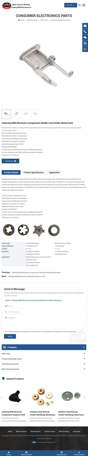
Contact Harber (49, 431)
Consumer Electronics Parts (60, 20)
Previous (1, 397)
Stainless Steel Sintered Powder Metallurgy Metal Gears (71, 413)
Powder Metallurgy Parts (12, 359)
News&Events (35, 431)
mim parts (63, 435)
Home (22, 20)
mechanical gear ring (51, 435)
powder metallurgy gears (76, 435)
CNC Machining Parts (10, 364)
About (10, 431)
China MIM (40, 438)
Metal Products (32, 20)
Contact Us (9, 161)
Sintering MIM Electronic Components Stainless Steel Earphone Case (36, 272)
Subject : (33, 300)
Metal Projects (64, 431)
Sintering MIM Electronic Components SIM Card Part (26, 276)
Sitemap (48, 438)
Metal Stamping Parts (10, 369)
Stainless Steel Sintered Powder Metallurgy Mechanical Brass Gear (42, 413)
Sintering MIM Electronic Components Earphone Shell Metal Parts (13, 413)
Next (84, 397)
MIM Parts (44, 20)
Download (76, 431)
